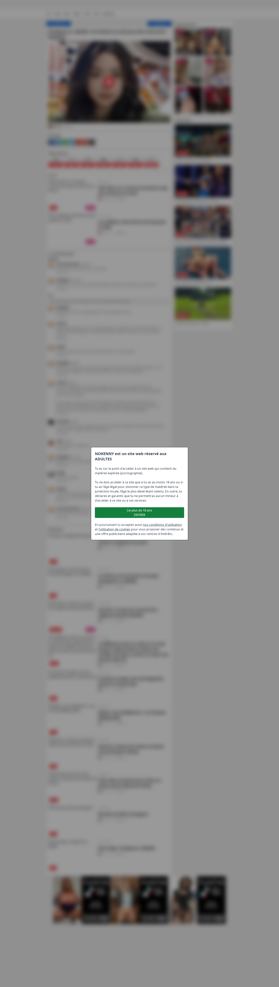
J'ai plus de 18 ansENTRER (139, 512)
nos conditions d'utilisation (162, 525)
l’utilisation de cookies (114, 529)
